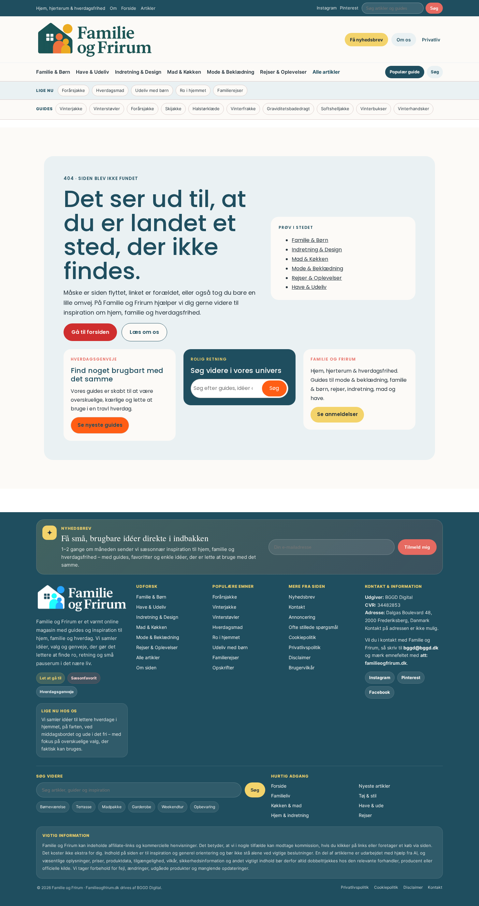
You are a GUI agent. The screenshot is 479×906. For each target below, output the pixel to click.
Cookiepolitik (302, 637)
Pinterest (349, 7)
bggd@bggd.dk (420, 647)
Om (113, 8)
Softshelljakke (335, 108)
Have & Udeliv (92, 72)
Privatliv (431, 39)
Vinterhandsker (413, 108)
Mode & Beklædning (230, 72)
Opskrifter (223, 667)
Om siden (146, 667)
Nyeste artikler (374, 786)
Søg (434, 8)
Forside (128, 8)
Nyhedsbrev (302, 597)
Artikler (148, 8)
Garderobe (141, 806)
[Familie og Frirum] (94, 40)
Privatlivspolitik (305, 647)
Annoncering (302, 617)
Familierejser (230, 90)
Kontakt (297, 607)
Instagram (327, 7)
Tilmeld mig (417, 547)
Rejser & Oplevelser (283, 72)
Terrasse (84, 806)
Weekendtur (172, 806)
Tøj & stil (367, 795)
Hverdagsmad (110, 90)
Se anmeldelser (337, 414)
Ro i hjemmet (193, 90)
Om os (404, 39)
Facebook (379, 692)
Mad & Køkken (184, 72)
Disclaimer (300, 657)
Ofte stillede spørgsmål (313, 627)
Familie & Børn (53, 72)
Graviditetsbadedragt (288, 108)
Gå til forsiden (90, 332)
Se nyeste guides (100, 425)
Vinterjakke (71, 108)
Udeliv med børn (152, 90)
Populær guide (405, 71)
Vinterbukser (373, 108)
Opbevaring (204, 806)
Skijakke (173, 108)
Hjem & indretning (290, 815)
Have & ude (371, 805)
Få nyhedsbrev (366, 39)
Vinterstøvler (107, 108)
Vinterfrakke (243, 108)
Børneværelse (52, 806)
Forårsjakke (73, 90)
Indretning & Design (138, 72)
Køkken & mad (286, 805)
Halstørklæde (206, 108)
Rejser (365, 815)
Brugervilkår (301, 667)
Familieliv (280, 795)
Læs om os (144, 332)
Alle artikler (326, 72)
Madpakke (112, 806)
